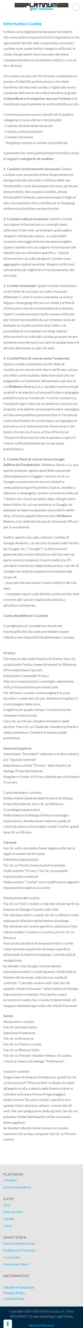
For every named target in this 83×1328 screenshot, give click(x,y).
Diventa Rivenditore (17, 1187)
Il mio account (13, 1212)
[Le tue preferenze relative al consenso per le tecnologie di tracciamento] (8, 1324)
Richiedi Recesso (41, 1325)
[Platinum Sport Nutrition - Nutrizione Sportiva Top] (42, 7)
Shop (6, 1205)
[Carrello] (75, 7)
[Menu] (6, 7)
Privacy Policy (14, 1293)
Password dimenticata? (19, 1243)
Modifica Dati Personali (19, 1250)
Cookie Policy (14, 1298)
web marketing (43, 1316)
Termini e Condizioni (18, 1287)
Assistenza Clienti (15, 1264)
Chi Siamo (10, 1180)
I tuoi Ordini (11, 1257)
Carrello (8, 1219)
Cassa (7, 1226)
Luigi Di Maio (64, 1316)
